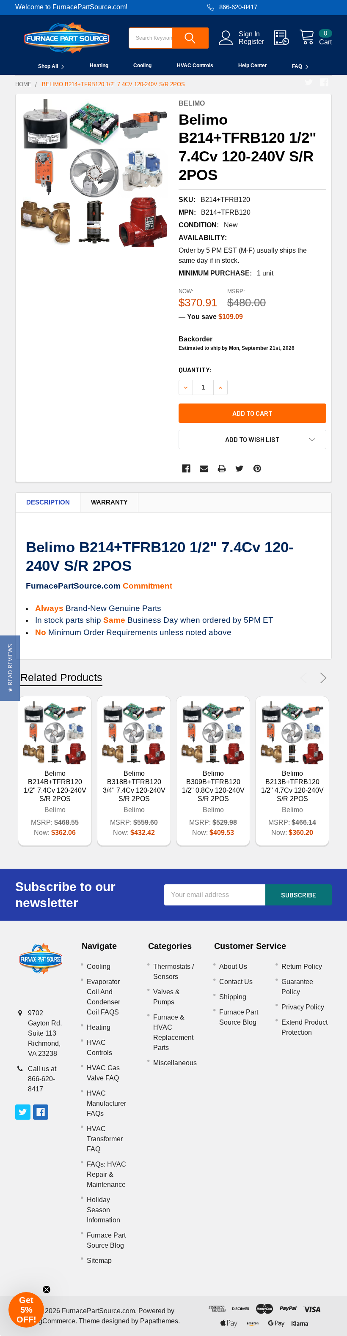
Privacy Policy (302, 1007)
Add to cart (252, 413)
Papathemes (159, 1321)
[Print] (221, 468)
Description (48, 502)
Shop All (48, 66)
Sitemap (99, 1260)
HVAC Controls (195, 65)
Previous (305, 678)
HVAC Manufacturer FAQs (106, 1103)
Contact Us (236, 981)
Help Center (252, 65)
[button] (10, 668)
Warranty (109, 502)
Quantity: (195, 369)
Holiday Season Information (103, 1210)
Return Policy (301, 966)
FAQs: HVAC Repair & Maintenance (106, 1174)
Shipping (232, 997)
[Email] (204, 468)
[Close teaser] (46, 1289)
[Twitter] (309, 82)
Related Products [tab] (61, 677)
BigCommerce (53, 1321)
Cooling (142, 65)
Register (251, 41)
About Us (233, 966)
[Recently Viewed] (286, 38)
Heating (99, 65)
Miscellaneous (175, 1062)
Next (322, 678)
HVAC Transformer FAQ (105, 1139)
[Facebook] (324, 82)
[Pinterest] (257, 468)
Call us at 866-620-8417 (42, 1079)
